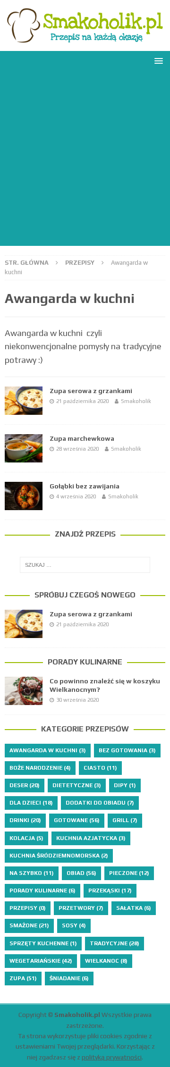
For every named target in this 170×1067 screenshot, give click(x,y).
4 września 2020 (76, 496)
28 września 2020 (77, 449)
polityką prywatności (112, 1057)
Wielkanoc (106, 961)
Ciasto (100, 768)
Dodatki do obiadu (100, 802)
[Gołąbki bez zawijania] (23, 496)
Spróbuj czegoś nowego (85, 594)
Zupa (23, 978)
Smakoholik (136, 401)
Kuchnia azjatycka (91, 838)
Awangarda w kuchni (47, 750)
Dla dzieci (31, 802)
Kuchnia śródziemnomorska (58, 855)
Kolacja (26, 838)
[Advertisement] (85, 161)
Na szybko (31, 873)
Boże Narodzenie (40, 768)
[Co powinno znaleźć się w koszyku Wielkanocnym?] (23, 691)
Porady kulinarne (85, 661)
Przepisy (79, 262)
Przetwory (81, 908)
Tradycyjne (114, 943)
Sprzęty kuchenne (43, 943)
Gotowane (77, 820)
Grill (124, 820)
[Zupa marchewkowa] (23, 448)
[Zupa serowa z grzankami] (23, 400)
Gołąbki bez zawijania (84, 486)
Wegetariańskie (40, 961)
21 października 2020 (82, 401)
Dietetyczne (76, 785)
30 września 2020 (77, 700)
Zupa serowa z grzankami (91, 391)
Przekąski (110, 890)
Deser (24, 785)
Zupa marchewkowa (82, 438)
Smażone (29, 925)
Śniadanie (69, 978)
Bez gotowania (127, 750)
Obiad (81, 873)
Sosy (74, 925)
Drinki (25, 820)
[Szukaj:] (85, 565)
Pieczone (129, 873)
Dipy (125, 785)
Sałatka (133, 908)
